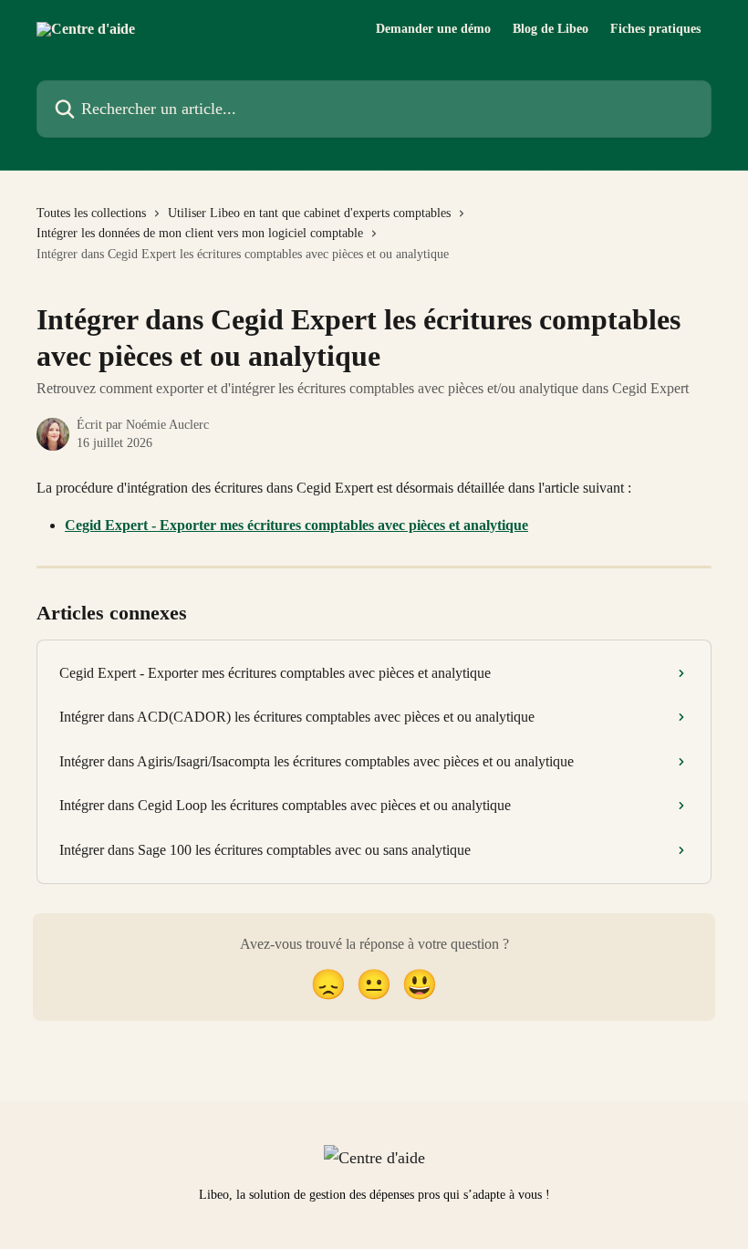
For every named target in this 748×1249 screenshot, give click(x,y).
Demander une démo (433, 29)
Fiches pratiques (655, 29)
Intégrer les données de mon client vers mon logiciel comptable (199, 233)
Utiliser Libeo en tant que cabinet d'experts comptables (309, 213)
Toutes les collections (91, 213)
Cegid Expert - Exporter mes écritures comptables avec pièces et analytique (296, 525)
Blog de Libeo (550, 29)
